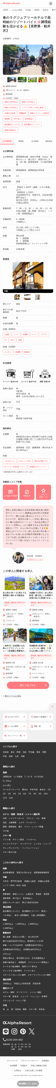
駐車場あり (28, 898)
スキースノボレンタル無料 (14, 975)
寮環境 (21, 141)
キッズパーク (26, 844)
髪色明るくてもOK (35, 941)
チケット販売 (18, 839)
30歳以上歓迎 (30, 881)
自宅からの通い (19, 937)
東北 (13, 752)
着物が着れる (8, 958)
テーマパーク (22, 992)
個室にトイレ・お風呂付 (23, 894)
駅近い (44, 911)
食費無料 (22, 962)
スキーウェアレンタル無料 (39, 975)
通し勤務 (6, 937)
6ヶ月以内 (38, 777)
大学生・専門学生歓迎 (12, 881)
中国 (5, 756)
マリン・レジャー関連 (33, 827)
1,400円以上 (33, 924)
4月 (14, 794)
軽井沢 (45, 10)
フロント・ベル (33, 818)
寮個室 (38, 894)
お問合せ (17, 1070)
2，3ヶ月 (28, 777)
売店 (5, 822)
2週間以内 (7, 777)
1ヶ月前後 (18, 777)
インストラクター (10, 844)
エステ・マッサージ (27, 822)
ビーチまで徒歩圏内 (11, 966)
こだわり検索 (17, 10)
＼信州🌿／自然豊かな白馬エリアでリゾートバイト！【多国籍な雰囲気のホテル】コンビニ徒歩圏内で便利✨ (14, 648)
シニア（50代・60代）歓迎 (14, 885)
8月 (34, 794)
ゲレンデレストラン (11, 848)
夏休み (25, 789)
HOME (5, 10)
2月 (4, 794)
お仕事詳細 (7, 141)
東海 (38, 752)
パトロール (31, 839)
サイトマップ (12, 1061)
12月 (11, 798)
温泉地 (18, 1009)
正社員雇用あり (38, 958)
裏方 (20, 827)
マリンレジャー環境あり (38, 962)
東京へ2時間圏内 (22, 915)
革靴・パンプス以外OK (13, 945)
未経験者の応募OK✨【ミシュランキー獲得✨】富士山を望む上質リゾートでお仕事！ (41, 648)
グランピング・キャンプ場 (14, 1001)
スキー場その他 (9, 852)
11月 (5, 798)
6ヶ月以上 (7, 781)
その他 (6, 831)
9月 (40, 794)
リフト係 (6, 839)
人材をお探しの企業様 (33, 1070)
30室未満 (36, 983)
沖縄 (23, 756)
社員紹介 (23, 1066)
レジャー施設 (35, 992)
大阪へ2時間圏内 (38, 915)
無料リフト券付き (29, 966)
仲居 (5, 818)
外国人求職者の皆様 (39, 1066)
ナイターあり (30, 971)
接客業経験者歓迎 (41, 872)
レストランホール (16, 818)
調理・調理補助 (9, 827)
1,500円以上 (8, 928)
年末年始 (34, 789)
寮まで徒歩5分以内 (30, 902)
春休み (43, 789)
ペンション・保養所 (38, 996)
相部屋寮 (6, 898)
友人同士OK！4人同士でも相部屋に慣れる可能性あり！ (14, 595)
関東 (19, 752)
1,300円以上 (21, 924)
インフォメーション (30, 848)
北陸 (25, 752)
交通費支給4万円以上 (12, 949)
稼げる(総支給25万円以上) (14, 941)
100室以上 (7, 983)
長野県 (36, 10)
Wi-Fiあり (17, 898)
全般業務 (13, 822)
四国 (11, 756)
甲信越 (28, 10)
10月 (46, 794)
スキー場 (6, 996)
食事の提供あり (9, 962)
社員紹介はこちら (35, 559)
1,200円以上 (8, 924)
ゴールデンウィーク (11, 789)
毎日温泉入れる (23, 958)
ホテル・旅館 (8, 992)
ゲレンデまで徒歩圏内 (12, 971)
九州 (17, 756)
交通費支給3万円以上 (34, 945)
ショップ (24, 996)
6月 (24, 794)
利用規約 (45, 1061)
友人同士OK (33, 937)
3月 (9, 794)
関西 (44, 752)
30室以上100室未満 (22, 983)
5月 (19, 794)
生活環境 (34, 141)
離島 (25, 1009)
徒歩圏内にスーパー (30, 911)
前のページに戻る (13, 696)
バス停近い (7, 915)
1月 (49, 789)
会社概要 (13, 1066)
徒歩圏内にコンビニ (11, 911)
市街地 (41, 1009)
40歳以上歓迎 (43, 881)
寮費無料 (6, 894)
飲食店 (15, 996)
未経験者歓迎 (8, 872)
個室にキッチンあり (11, 902)
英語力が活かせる (24, 872)
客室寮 (46, 894)
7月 (29, 794)
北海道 (6, 752)
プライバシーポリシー (29, 1061)
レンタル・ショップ (42, 844)
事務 (44, 818)
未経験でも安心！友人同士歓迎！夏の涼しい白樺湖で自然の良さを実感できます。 (41, 595)
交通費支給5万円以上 (32, 949)
